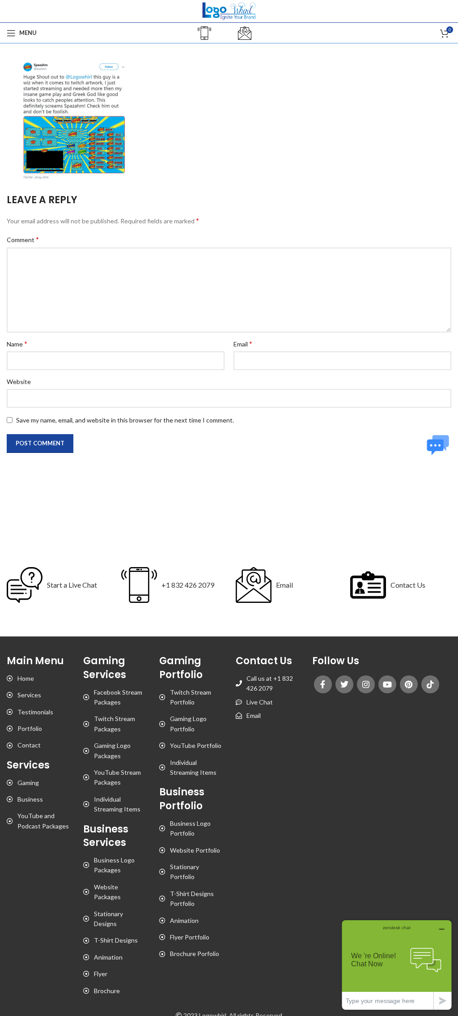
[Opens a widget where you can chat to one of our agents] (397, 965)
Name (17, 343)
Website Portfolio (195, 850)
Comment (23, 239)
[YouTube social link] (387, 684)
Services (29, 695)
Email (242, 343)
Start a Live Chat (72, 585)
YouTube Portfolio (195, 745)
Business (30, 799)
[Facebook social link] (323, 684)
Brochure (107, 991)
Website (19, 381)
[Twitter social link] (344, 684)
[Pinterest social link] (409, 684)
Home (25, 678)
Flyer (100, 974)
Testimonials (35, 712)
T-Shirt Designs (116, 940)
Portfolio (29, 728)
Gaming (28, 782)
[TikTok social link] (430, 684)
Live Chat (259, 702)
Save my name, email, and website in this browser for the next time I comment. (125, 420)
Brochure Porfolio (194, 953)
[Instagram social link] (366, 684)
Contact (29, 745)
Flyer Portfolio (189, 937)
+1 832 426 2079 (187, 585)
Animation (108, 957)
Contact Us (407, 585)
